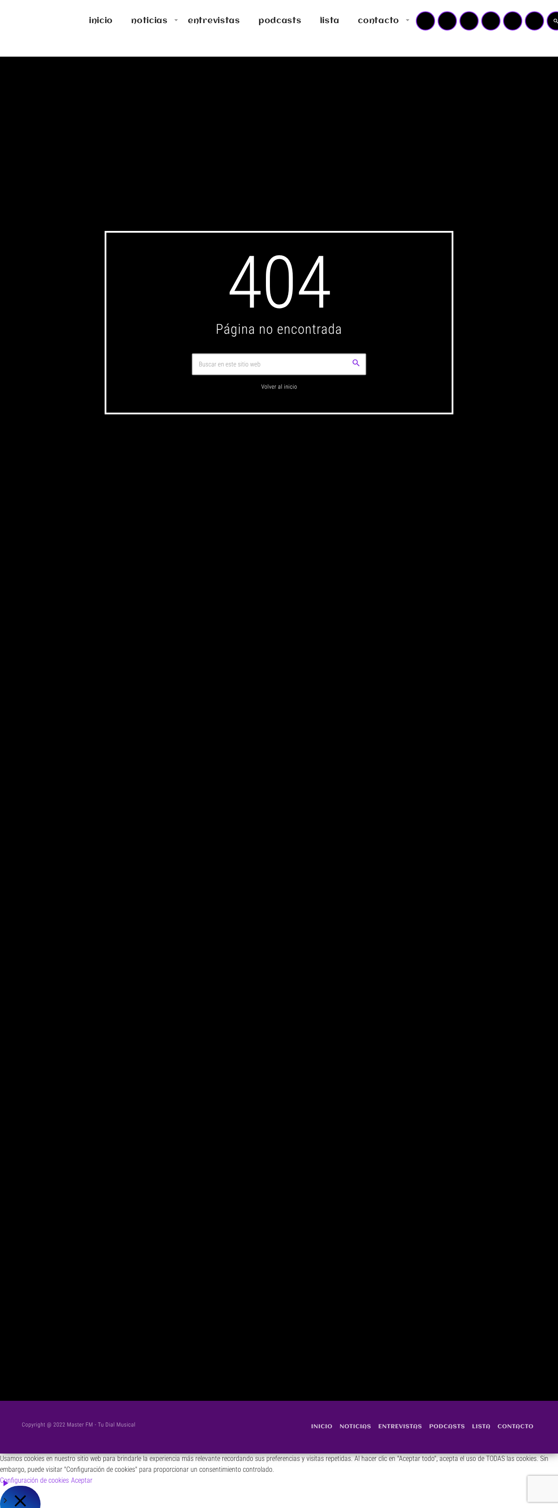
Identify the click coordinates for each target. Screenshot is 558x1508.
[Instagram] (512, 20)
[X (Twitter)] (447, 20)
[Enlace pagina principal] (32, 21)
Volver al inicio (279, 387)
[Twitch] (469, 20)
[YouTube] (425, 20)
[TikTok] (490, 20)
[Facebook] (534, 20)
